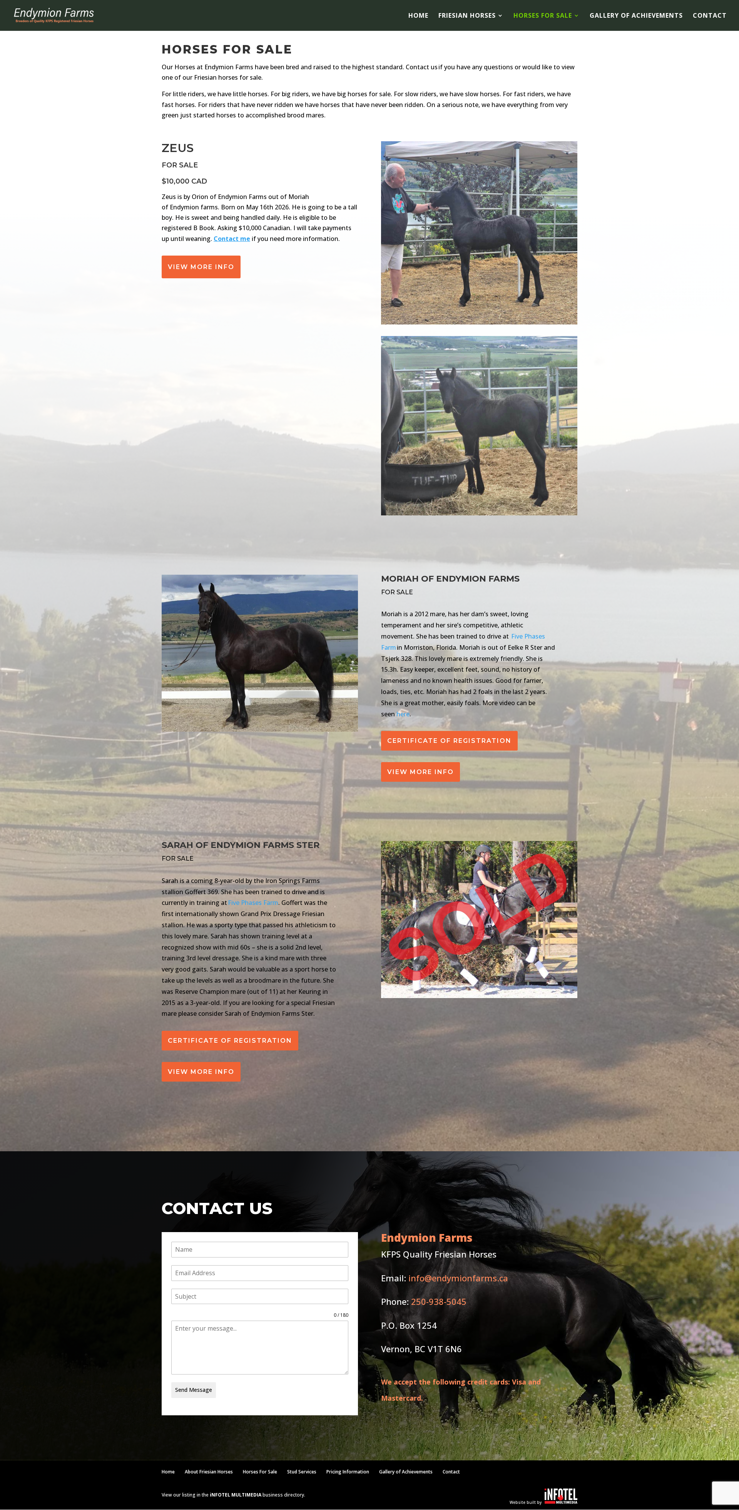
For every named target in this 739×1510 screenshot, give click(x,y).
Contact (710, 16)
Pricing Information (347, 1471)
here (403, 714)
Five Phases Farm (253, 902)
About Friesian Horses (209, 1471)
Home (418, 16)
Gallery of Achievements (636, 16)
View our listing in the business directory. (233, 1495)
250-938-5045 (438, 1301)
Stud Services (301, 1471)
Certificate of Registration (449, 740)
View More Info (201, 267)
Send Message (193, 1389)
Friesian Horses (467, 16)
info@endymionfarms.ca (458, 1278)
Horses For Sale (542, 16)
